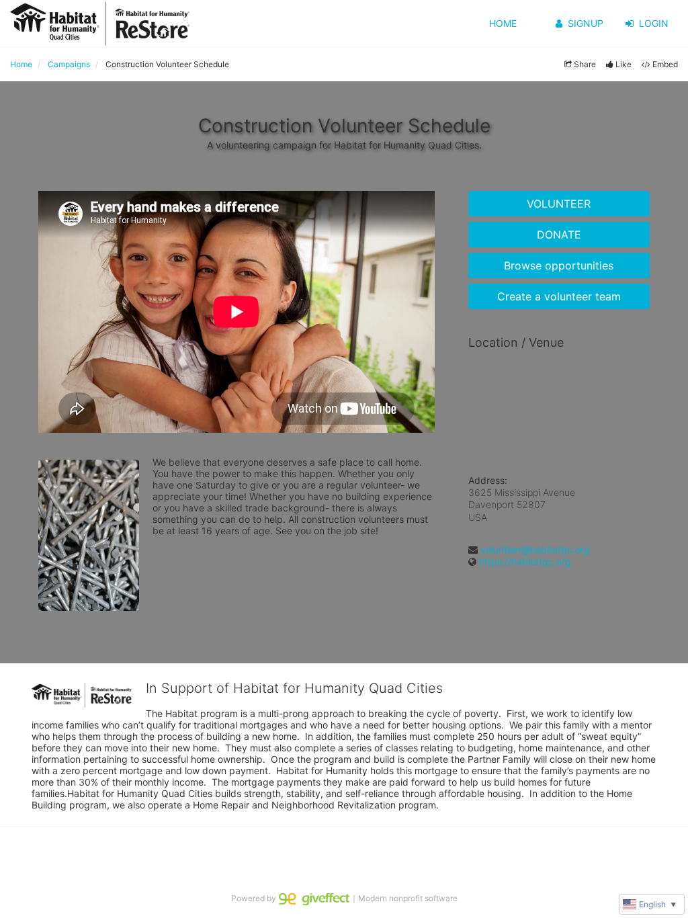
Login (654, 23)
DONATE (559, 234)
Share (585, 64)
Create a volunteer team (559, 296)
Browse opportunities (558, 265)
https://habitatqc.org (525, 561)
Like (623, 64)
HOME (503, 23)
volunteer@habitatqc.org (535, 549)
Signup (585, 23)
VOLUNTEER (559, 203)
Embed (665, 64)
